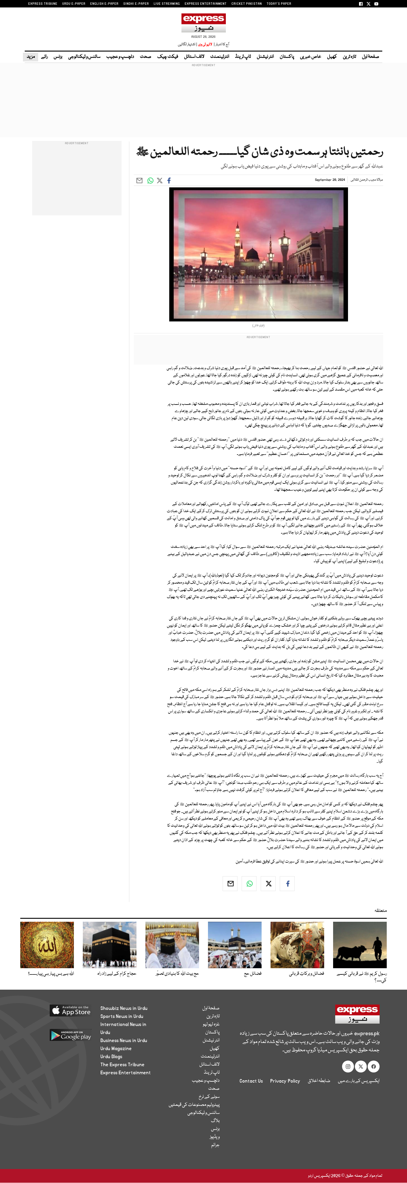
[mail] (230, 883)
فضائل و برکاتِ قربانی (306, 973)
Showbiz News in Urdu (123, 1008)
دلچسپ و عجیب (120, 56)
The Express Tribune (122, 1064)
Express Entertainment (125, 1072)
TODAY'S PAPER (279, 3)
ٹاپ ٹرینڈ (243, 56)
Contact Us (251, 1081)
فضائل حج (253, 973)
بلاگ (215, 1121)
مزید (30, 56)
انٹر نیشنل (265, 56)
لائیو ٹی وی (205, 44)
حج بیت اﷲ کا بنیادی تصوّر (177, 973)
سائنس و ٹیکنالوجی (84, 56)
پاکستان (287, 56)
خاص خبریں (310, 56)
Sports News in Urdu (121, 1016)
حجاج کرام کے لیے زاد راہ (116, 973)
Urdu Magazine (116, 1048)
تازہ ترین (349, 56)
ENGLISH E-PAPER (104, 3)
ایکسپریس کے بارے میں (359, 1081)
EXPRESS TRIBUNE (43, 3)
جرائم (215, 1145)
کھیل (332, 56)
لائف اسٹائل (194, 56)
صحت (145, 56)
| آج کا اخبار (221, 44)
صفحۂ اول (370, 56)
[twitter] (268, 883)
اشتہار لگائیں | (188, 44)
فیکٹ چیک (167, 56)
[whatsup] (249, 883)
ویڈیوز (215, 1137)
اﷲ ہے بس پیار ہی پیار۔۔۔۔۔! (51, 973)
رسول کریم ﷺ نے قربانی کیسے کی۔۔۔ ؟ (362, 977)
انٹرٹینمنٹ (219, 56)
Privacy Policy (285, 1081)
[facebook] (287, 883)
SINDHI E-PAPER (136, 3)
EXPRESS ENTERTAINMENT (206, 3)
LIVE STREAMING (167, 3)
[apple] (59, 1013)
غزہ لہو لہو (211, 1024)
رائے (44, 56)
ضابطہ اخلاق (319, 1081)
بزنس (58, 56)
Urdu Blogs (111, 1056)
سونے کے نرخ (209, 1096)
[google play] (59, 1037)
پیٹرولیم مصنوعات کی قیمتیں (194, 1105)
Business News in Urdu (123, 1040)
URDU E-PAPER (74, 3)
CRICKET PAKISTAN (247, 3)
